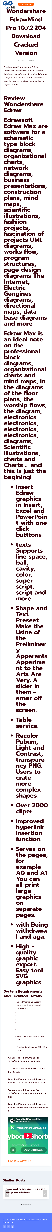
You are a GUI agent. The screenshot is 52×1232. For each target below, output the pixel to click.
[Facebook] (4, 1227)
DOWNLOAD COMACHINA (19, 1161)
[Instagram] (12, 1227)
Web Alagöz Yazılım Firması (29, 1220)
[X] (8, 1227)
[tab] (21, 1204)
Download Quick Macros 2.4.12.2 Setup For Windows (26, 1191)
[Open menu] (47, 5)
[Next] (45, 1193)
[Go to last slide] (7, 1193)
